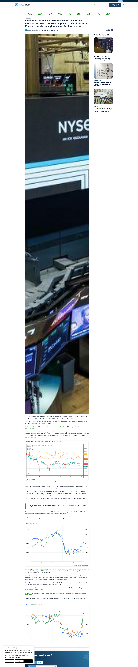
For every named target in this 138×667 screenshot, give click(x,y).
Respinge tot (19, 661)
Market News (28, 18)
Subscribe (120, 1)
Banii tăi (96, 55)
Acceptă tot (28, 661)
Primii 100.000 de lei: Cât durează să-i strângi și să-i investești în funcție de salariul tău (103, 58)
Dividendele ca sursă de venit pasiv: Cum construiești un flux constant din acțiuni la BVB (103, 110)
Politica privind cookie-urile (14, 657)
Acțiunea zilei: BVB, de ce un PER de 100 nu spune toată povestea (102, 84)
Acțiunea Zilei (97, 80)
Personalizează (9, 661)
